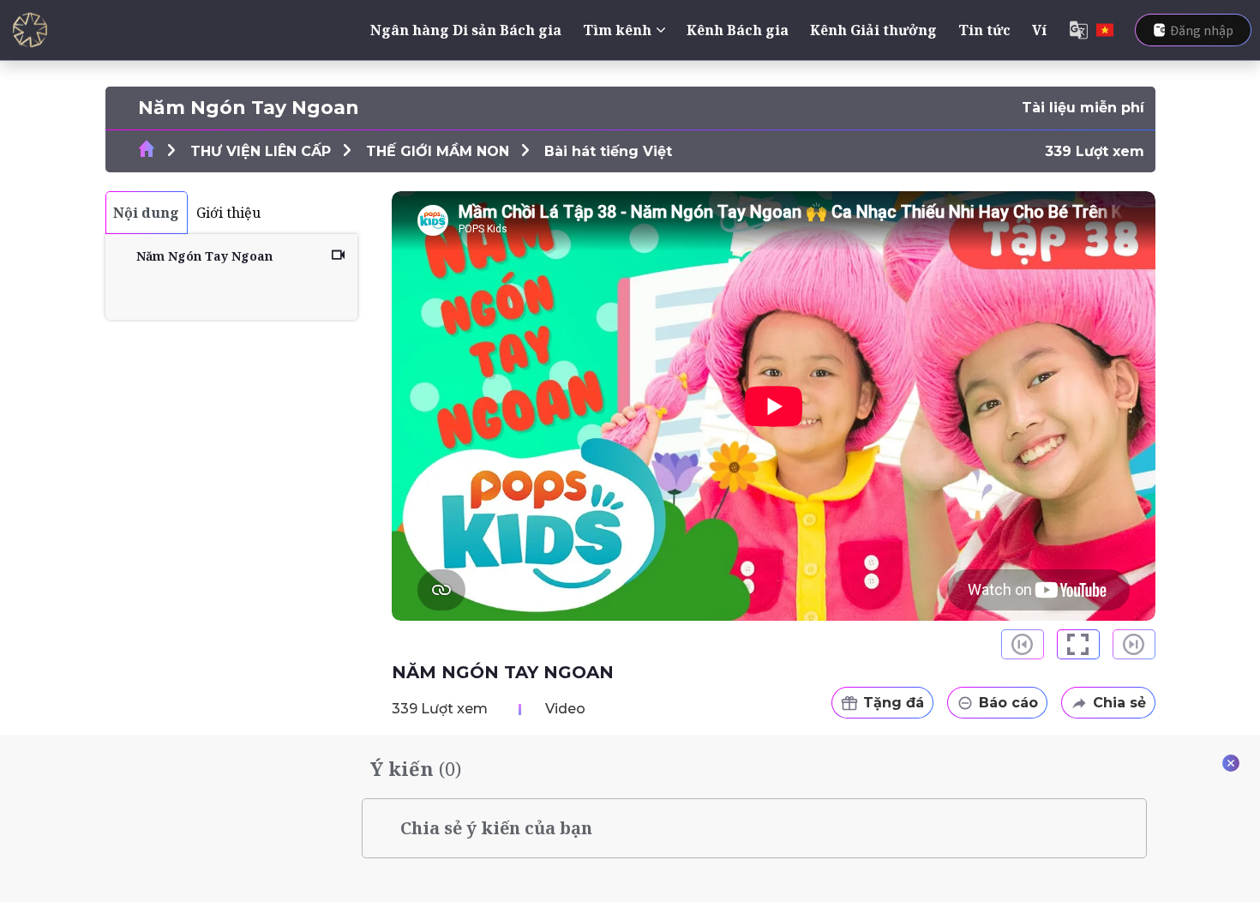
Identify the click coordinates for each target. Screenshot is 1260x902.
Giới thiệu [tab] (228, 212)
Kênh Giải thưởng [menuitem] (873, 30)
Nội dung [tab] (146, 212)
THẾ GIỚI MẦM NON (437, 151)
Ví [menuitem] (1039, 30)
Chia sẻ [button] (1119, 703)
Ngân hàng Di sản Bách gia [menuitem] (465, 30)
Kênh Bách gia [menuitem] (738, 30)
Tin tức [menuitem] (984, 30)
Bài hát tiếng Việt (608, 151)
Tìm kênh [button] (617, 30)
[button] (1078, 644)
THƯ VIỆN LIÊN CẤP (260, 151)
